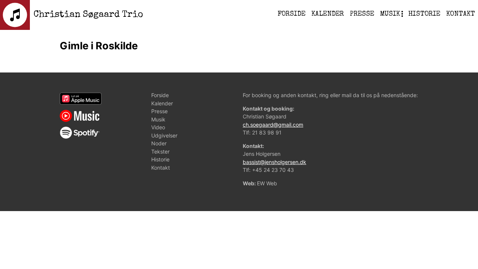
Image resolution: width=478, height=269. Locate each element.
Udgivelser (400, 48)
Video (390, 31)
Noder (390, 65)
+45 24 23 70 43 (273, 170)
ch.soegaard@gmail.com (273, 124)
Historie (424, 14)
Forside (291, 14)
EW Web (267, 183)
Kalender (327, 14)
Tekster (394, 82)
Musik (390, 14)
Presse (362, 14)
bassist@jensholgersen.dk (274, 162)
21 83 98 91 (267, 132)
